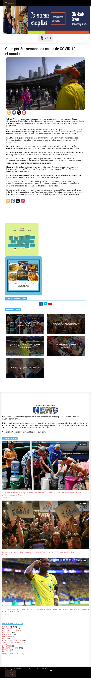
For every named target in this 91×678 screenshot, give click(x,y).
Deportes (6, 646)
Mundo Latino (8, 629)
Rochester (7, 636)
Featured (6, 627)
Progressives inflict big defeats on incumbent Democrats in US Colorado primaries (38, 552)
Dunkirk (6, 634)
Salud (4, 644)
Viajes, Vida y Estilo (10, 654)
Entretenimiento (10, 648)
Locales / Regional (10, 630)
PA (3, 638)
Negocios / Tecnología (12, 640)
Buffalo (6, 632)
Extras (5, 650)
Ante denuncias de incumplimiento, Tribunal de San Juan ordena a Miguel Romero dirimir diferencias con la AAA (41, 494)
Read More (6, 498)
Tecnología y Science (11, 642)
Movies (5, 652)
